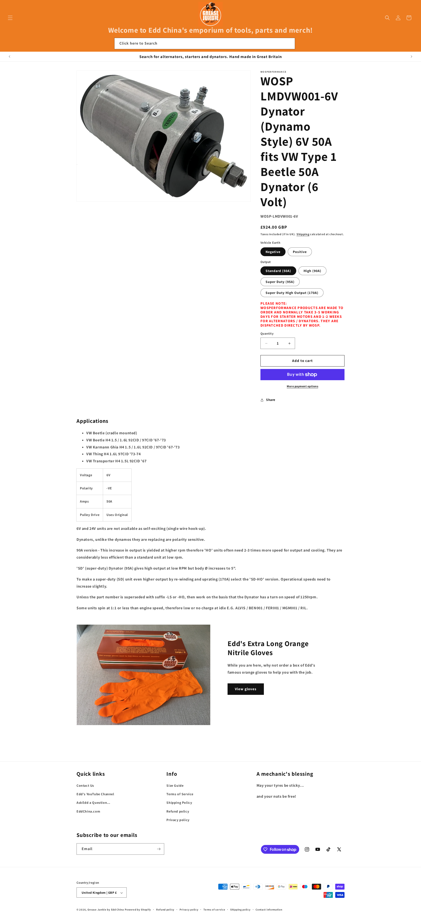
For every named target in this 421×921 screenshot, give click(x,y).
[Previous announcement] (9, 56)
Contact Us (85, 785)
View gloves (246, 689)
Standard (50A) (278, 271)
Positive (300, 252)
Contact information (269, 909)
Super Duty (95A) (280, 282)
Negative (273, 252)
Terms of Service (179, 794)
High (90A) (312, 271)
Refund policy (177, 811)
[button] (10, 17)
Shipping (303, 234)
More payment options (302, 386)
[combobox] (205, 43)
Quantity (267, 334)
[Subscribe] (158, 849)
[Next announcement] (411, 56)
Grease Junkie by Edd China (105, 909)
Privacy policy (177, 820)
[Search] (289, 43)
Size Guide (174, 785)
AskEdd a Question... (93, 803)
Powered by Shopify (138, 909)
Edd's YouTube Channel (95, 794)
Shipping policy (240, 909)
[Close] (301, 43)
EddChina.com (88, 811)
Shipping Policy (179, 803)
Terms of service (214, 909)
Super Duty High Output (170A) (292, 293)
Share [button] (270, 400)
